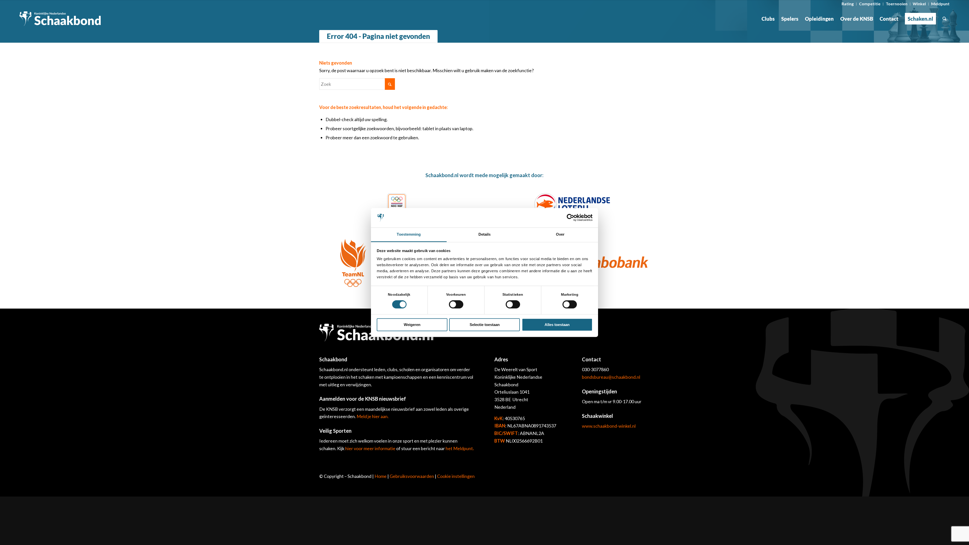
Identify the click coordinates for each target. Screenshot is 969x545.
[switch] (456, 305)
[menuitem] (847, 4)
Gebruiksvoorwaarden (412, 476)
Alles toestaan (557, 324)
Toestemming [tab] (409, 234)
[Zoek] (944, 18)
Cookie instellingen (456, 476)
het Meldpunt (459, 448)
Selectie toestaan (485, 324)
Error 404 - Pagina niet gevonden (378, 36)
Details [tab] (484, 234)
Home (380, 476)
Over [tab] (560, 234)
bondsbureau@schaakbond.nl (611, 377)
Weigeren (412, 324)
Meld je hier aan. (373, 416)
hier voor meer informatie (370, 448)
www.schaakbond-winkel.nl (609, 426)
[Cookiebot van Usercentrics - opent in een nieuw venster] (570, 218)
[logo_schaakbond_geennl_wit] (60, 18)
